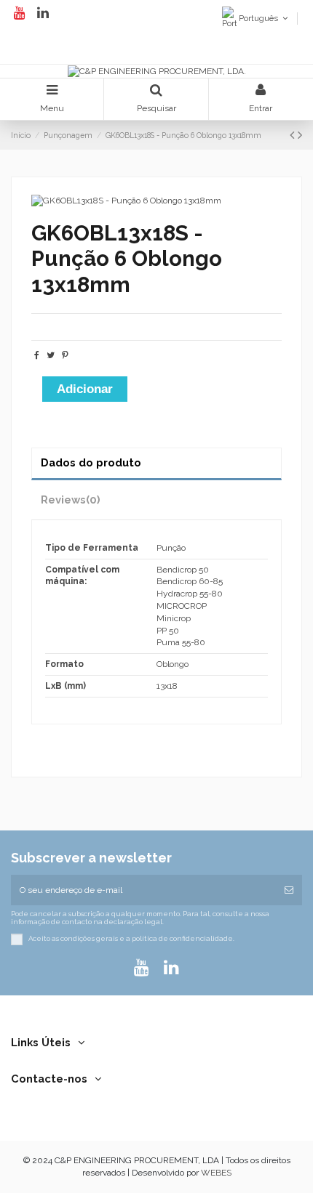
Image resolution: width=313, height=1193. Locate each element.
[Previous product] (294, 134)
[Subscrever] (289, 890)
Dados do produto (91, 462)
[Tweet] (51, 355)
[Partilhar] (36, 355)
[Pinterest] (65, 355)
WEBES (216, 1173)
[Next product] (300, 134)
